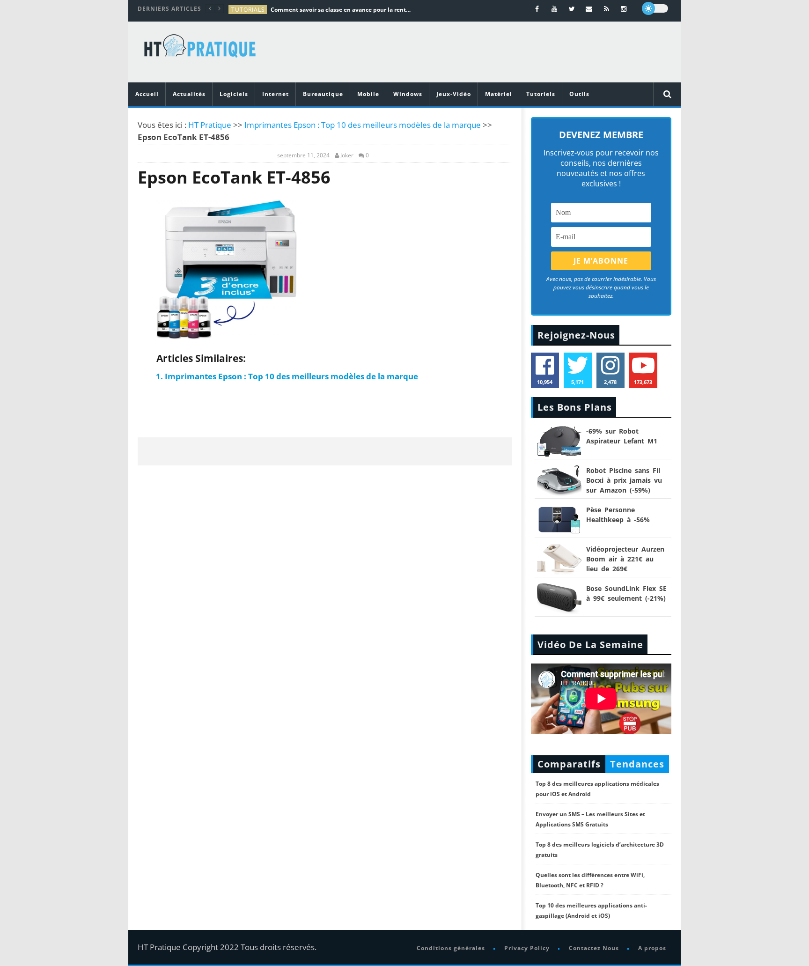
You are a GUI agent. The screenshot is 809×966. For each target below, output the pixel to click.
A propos (652, 948)
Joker (346, 155)
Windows (407, 94)
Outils (579, 94)
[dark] (655, 8)
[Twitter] (572, 8)
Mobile (368, 94)
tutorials (248, 10)
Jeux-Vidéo (453, 94)
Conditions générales (451, 948)
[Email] (589, 8)
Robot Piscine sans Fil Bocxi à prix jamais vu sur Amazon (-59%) (624, 480)
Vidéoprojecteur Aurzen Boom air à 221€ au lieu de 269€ (625, 559)
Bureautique (323, 94)
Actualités (189, 94)
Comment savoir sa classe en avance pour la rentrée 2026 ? (341, 10)
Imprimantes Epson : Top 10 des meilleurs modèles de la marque (362, 124)
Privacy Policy (527, 948)
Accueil (147, 94)
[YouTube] (554, 8)
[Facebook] (537, 8)
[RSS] (606, 8)
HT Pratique (209, 124)
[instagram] (623, 8)
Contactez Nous (594, 948)
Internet (275, 94)
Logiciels (234, 94)
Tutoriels (540, 94)
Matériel (498, 94)
